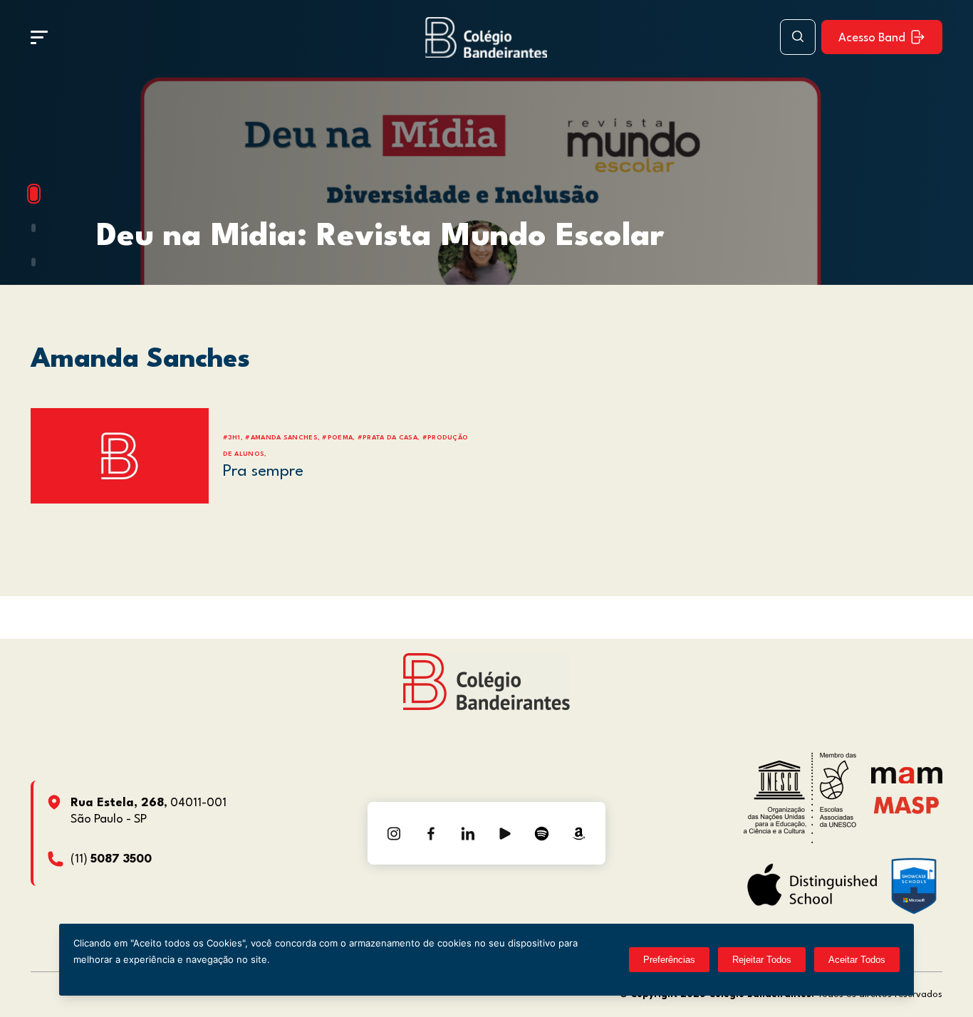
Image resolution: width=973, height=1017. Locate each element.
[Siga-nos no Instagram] (394, 833)
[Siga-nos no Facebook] (431, 833)
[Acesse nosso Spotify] (542, 833)
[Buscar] (798, 37)
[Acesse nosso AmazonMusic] (579, 833)
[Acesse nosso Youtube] (505, 833)
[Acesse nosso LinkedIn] (468, 833)
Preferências (669, 959)
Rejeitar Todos (761, 959)
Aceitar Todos (856, 959)
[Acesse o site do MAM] (906, 780)
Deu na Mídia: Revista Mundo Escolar (380, 237)
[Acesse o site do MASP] (906, 804)
